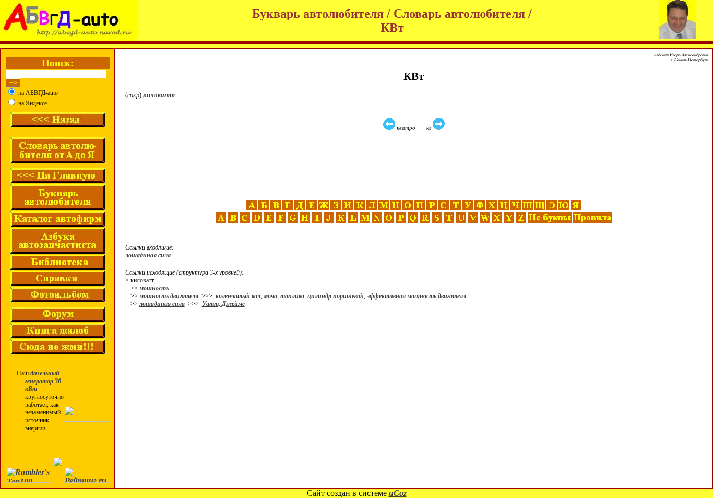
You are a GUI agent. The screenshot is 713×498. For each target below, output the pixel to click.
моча (270, 296)
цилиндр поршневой (335, 296)
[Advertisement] (415, 165)
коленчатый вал (238, 296)
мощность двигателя (168, 296)
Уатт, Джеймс (223, 303)
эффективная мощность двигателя (416, 296)
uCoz (398, 493)
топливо (292, 296)
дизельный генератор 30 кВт (43, 381)
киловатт (159, 95)
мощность (154, 288)
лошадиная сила (148, 255)
